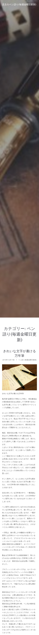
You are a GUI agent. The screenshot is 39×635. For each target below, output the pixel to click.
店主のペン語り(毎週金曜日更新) (19, 4)
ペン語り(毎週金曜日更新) (27, 360)
